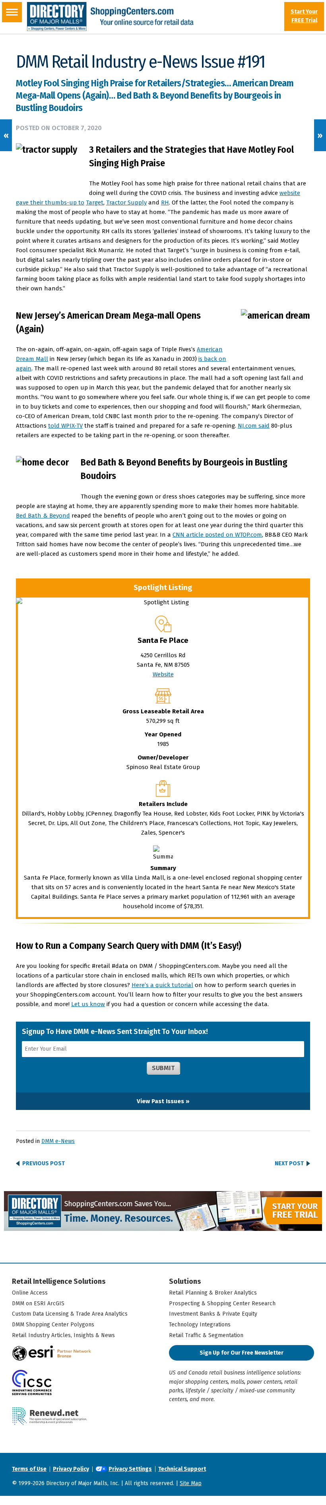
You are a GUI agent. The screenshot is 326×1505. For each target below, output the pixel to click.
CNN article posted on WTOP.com (217, 534)
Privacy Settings (130, 1469)
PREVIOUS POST (43, 1163)
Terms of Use (29, 1469)
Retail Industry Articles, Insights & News (63, 1335)
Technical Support (182, 1469)
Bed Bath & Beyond (43, 515)
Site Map (191, 1483)
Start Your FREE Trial (304, 16)
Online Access (30, 1292)
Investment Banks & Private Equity (213, 1313)
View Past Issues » (163, 1101)
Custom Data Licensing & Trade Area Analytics (70, 1313)
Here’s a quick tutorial (162, 985)
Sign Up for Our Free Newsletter (241, 1352)
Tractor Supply (126, 202)
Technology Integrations (200, 1324)
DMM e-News (58, 1141)
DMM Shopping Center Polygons (53, 1324)
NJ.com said (254, 425)
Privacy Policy (71, 1469)
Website (163, 674)
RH (165, 202)
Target (94, 202)
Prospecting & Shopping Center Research (222, 1303)
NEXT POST (289, 1163)
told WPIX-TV (65, 425)
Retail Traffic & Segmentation (206, 1335)
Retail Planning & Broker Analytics (213, 1292)
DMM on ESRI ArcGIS (38, 1303)
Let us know (88, 1004)
